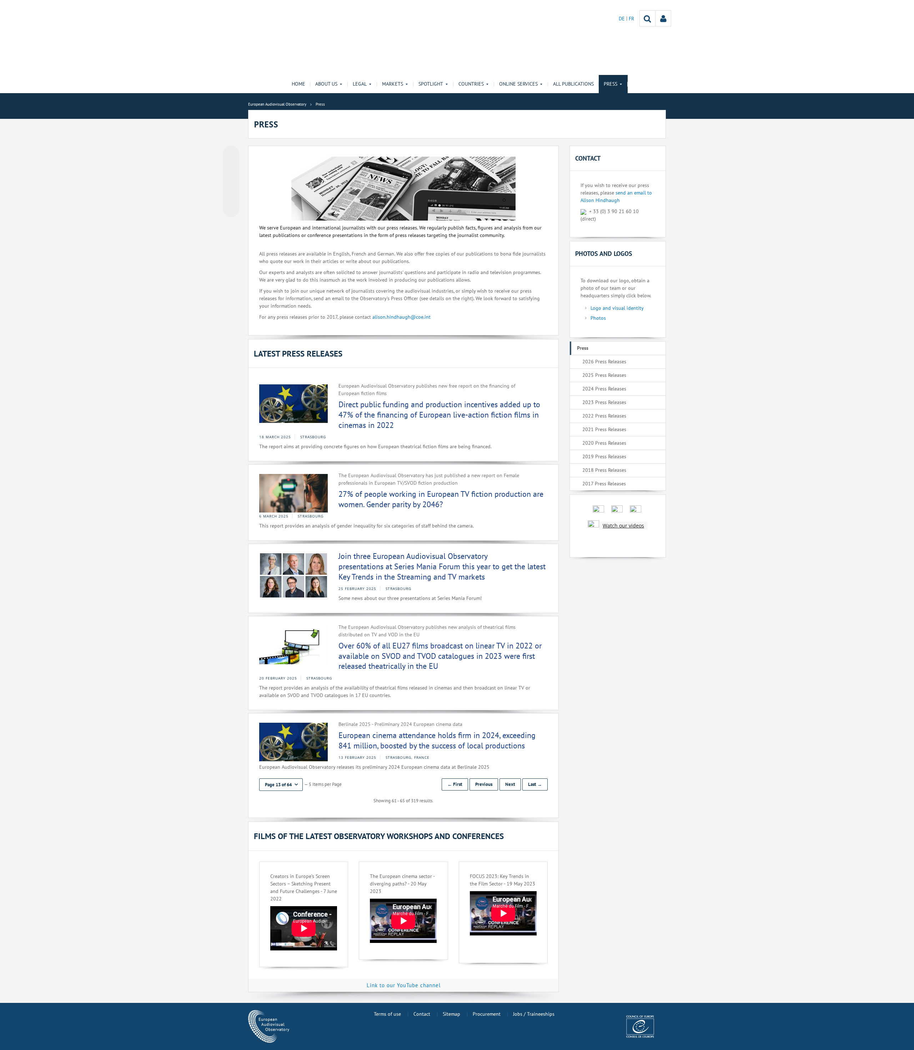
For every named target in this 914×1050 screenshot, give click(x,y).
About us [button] (326, 84)
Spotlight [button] (430, 84)
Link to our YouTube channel (404, 985)
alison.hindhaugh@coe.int (401, 317)
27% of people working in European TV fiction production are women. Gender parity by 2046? (440, 499)
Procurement (487, 1014)
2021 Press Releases (604, 429)
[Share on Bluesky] (231, 154)
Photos (598, 318)
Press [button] (610, 84)
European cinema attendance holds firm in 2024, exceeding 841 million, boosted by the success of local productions (437, 740)
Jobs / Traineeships (533, 1014)
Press (582, 348)
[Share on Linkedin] (231, 195)
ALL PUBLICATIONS (573, 84)
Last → (535, 784)
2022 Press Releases (604, 416)
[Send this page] (231, 208)
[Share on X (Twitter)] (231, 168)
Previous (483, 784)
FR (631, 18)
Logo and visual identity (617, 308)
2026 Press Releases (604, 361)
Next (510, 784)
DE (622, 18)
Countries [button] (471, 84)
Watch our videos (623, 525)
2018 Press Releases (604, 470)
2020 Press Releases (604, 443)
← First (454, 784)
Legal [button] (360, 84)
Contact (421, 1014)
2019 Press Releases (604, 456)
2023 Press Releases (604, 402)
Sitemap (451, 1014)
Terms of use (387, 1014)
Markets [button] (392, 84)
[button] (281, 784)
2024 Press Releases (604, 388)
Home (298, 84)
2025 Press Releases (604, 375)
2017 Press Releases (604, 483)
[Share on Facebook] (231, 181)
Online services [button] (518, 84)
